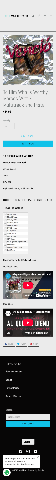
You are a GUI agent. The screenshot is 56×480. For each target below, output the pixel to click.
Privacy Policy (12, 388)
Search (9, 379)
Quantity (6, 120)
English (27, 441)
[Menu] (51, 15)
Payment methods (14, 371)
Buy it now (28, 143)
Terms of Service (13, 396)
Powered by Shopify (36, 470)
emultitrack (23, 470)
